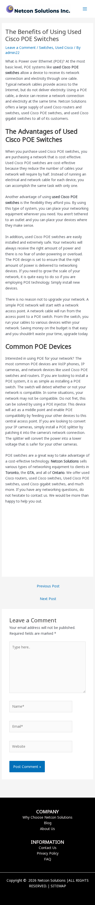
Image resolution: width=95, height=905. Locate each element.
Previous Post (48, 586)
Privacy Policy (48, 853)
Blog (47, 822)
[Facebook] (40, 894)
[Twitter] (47, 894)
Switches (46, 47)
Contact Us (47, 847)
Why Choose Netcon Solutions (47, 817)
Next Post (48, 598)
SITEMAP (58, 885)
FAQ (47, 859)
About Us (47, 828)
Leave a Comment (20, 47)
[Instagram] (55, 894)
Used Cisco (64, 47)
